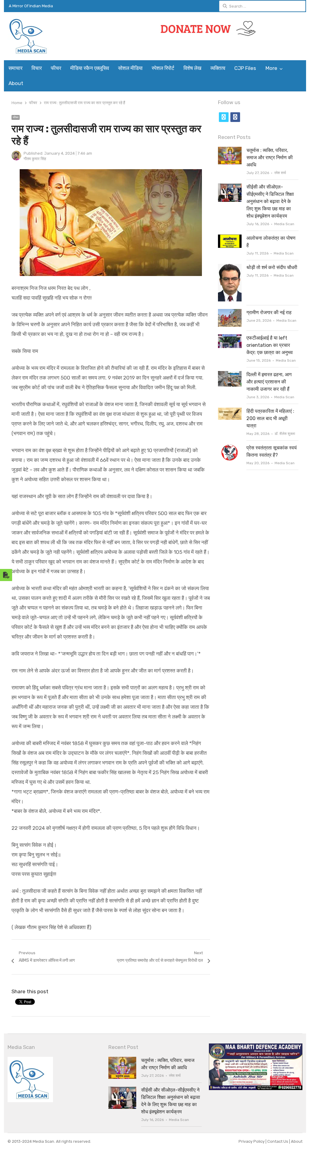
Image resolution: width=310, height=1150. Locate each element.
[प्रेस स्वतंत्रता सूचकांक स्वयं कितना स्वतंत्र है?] (230, 447)
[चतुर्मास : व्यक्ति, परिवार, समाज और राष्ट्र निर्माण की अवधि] (230, 150)
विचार (36, 68)
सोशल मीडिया (130, 68)
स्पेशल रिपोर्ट (163, 68)
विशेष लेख (192, 68)
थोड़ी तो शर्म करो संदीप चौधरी (271, 267)
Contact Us (278, 1141)
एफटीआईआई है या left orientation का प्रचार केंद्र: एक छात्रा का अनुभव (269, 345)
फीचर (56, 68)
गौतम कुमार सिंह (35, 158)
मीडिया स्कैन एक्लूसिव (89, 68)
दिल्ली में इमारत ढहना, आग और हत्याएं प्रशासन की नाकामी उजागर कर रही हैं (269, 382)
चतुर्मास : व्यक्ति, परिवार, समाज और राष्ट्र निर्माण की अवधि (269, 157)
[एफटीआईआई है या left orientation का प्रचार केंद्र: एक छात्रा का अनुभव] (230, 338)
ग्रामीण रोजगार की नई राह (269, 312)
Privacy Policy (252, 1141)
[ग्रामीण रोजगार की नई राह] (230, 312)
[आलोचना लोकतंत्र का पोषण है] (230, 238)
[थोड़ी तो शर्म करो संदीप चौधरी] (230, 267)
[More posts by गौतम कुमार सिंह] (16, 159)
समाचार (15, 68)
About (15, 83)
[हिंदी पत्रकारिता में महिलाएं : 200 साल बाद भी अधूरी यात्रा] (230, 411)
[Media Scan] (42, 36)
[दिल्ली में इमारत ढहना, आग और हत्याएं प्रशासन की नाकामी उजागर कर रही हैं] (230, 374)
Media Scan (284, 224)
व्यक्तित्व (217, 68)
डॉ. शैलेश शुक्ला (285, 434)
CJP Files (245, 68)
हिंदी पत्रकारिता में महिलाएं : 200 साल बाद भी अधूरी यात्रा (270, 418)
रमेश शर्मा (280, 173)
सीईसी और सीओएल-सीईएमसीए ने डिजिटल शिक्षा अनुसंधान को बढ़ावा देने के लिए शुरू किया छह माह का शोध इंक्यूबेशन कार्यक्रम (270, 201)
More (271, 68)
